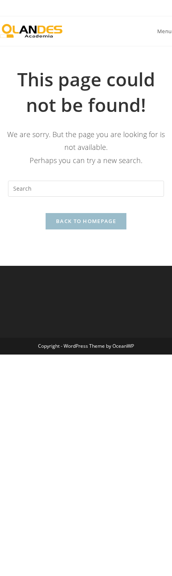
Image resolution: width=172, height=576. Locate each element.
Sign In (66, 561)
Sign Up (45, 561)
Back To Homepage (86, 221)
